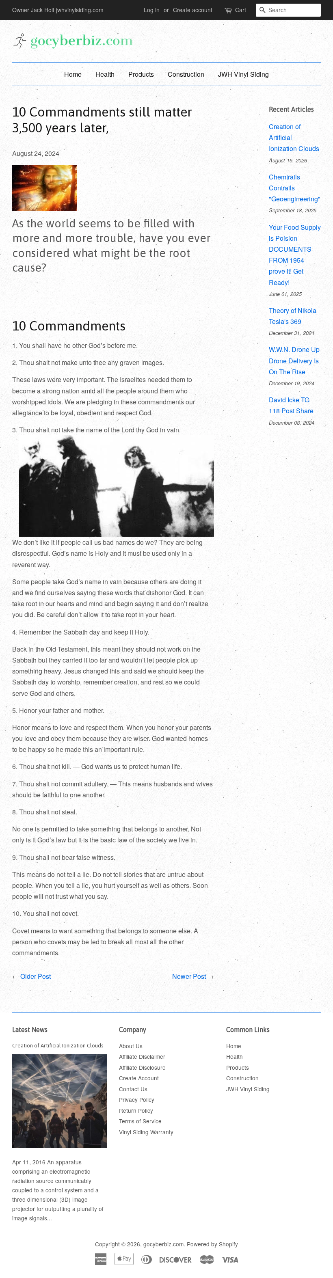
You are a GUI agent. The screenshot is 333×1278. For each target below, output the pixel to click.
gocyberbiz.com (163, 1244)
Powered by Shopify (212, 1244)
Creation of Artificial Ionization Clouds (58, 1045)
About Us (131, 1046)
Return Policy (136, 1110)
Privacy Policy (136, 1099)
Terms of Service (140, 1121)
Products (141, 74)
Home (73, 74)
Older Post (35, 976)
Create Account (139, 1078)
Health (105, 74)
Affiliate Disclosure (142, 1067)
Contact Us (133, 1089)
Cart (240, 10)
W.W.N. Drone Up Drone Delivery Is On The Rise (294, 360)
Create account (192, 10)
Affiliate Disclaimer (142, 1056)
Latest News (30, 1029)
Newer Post (189, 976)
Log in (152, 10)
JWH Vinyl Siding (243, 74)
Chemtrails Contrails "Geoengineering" (294, 187)
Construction (186, 74)
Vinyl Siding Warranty (146, 1132)
